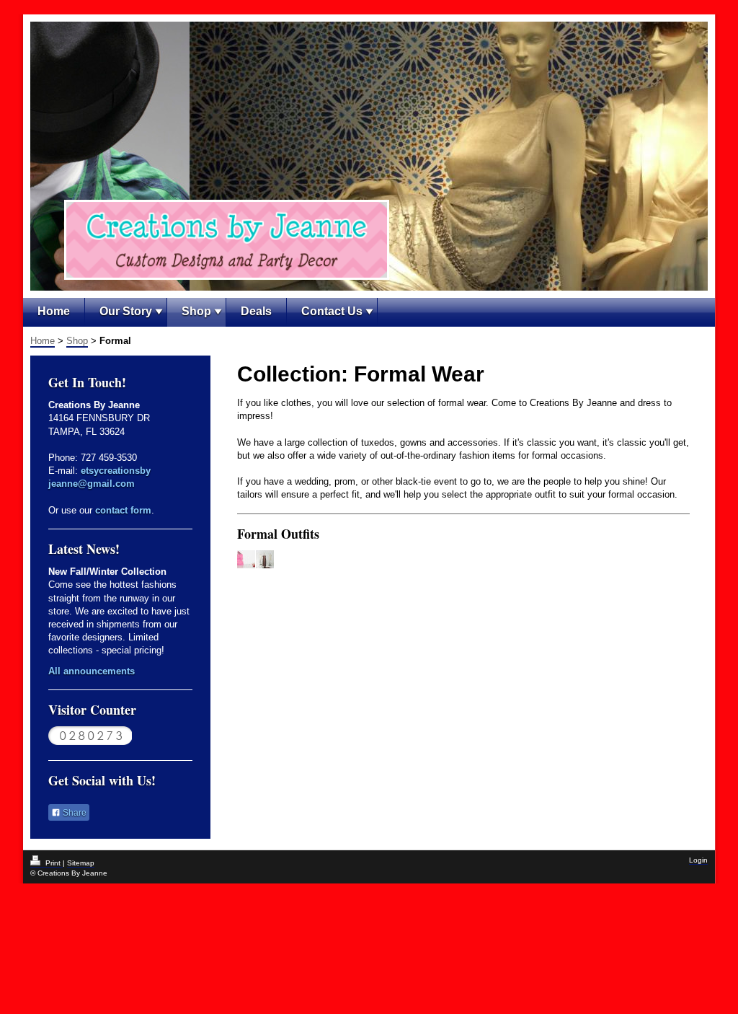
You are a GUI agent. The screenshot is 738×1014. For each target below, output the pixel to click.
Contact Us (332, 311)
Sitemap (80, 863)
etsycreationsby (116, 470)
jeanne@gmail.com (91, 483)
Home (53, 311)
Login (698, 860)
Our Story (125, 311)
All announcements (91, 671)
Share (73, 813)
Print (53, 863)
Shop (196, 311)
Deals (256, 311)
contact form (123, 510)
